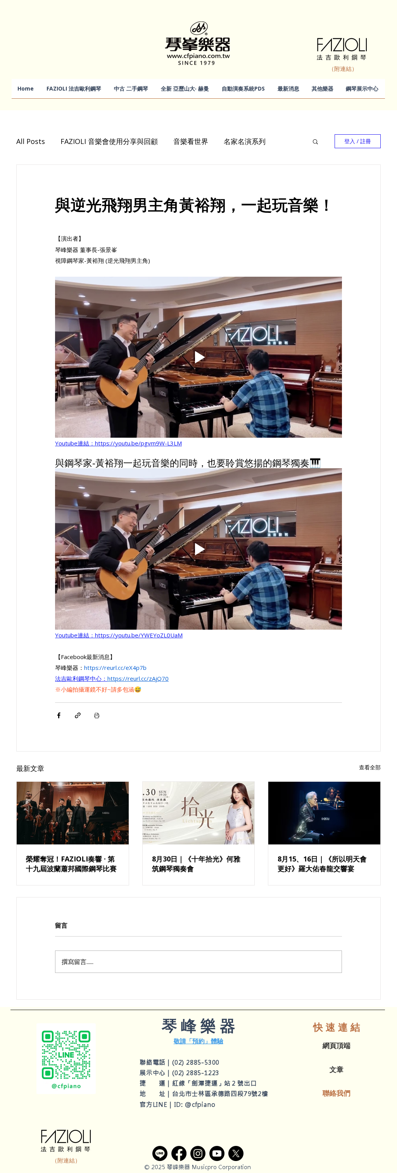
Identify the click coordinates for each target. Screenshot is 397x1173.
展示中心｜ (156, 1073)
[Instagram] (197, 1153)
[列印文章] (96, 715)
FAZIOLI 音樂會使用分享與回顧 (109, 141)
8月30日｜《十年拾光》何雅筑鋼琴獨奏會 (196, 863)
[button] (315, 141)
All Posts (30, 141)
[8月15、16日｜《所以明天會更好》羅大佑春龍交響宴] (324, 813)
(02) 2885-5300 (195, 1062)
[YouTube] (216, 1153)
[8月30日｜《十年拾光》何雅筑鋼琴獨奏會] (199, 813)
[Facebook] (178, 1153)
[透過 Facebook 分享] (58, 715)
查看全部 (370, 767)
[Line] (159, 1153)
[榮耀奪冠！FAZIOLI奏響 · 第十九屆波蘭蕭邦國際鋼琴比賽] (73, 813)
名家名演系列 (245, 141)
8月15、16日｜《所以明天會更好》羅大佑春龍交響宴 (322, 863)
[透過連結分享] (77, 715)
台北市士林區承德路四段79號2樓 (220, 1094)
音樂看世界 (190, 141)
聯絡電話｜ (156, 1062)
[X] (235, 1153)
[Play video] (198, 357)
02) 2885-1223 (196, 1073)
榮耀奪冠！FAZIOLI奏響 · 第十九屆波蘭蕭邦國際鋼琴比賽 (71, 863)
